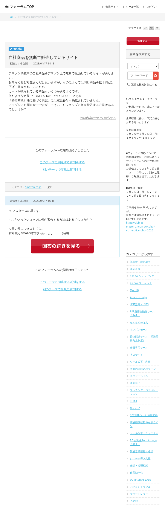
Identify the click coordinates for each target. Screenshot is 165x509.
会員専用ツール (139, 347)
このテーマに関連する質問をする (62, 162)
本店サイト (136, 354)
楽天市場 (135, 269)
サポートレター (139, 494)
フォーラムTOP (22, 6)
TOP (11, 17)
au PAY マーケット (141, 283)
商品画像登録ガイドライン (144, 424)
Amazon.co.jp (33, 187)
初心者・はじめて (140, 262)
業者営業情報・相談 (141, 451)
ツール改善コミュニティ (144, 433)
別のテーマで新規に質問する (62, 169)
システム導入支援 (140, 458)
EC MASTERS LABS (140, 479)
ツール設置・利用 (140, 362)
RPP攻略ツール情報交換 (144, 415)
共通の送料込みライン (143, 369)
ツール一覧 (132, 6)
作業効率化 (136, 472)
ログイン (151, 6)
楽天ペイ (135, 408)
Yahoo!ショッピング (142, 276)
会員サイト (111, 6)
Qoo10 (134, 290)
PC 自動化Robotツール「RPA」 (143, 442)
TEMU (133, 401)
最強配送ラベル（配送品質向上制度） (144, 338)
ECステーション (139, 376)
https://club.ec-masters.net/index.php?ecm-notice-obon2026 (140, 226)
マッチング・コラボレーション (144, 392)
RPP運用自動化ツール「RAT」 (142, 313)
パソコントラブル (140, 487)
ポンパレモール (139, 329)
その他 (134, 501)
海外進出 (135, 383)
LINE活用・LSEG (139, 304)
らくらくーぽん (139, 322)
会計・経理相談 (139, 465)
